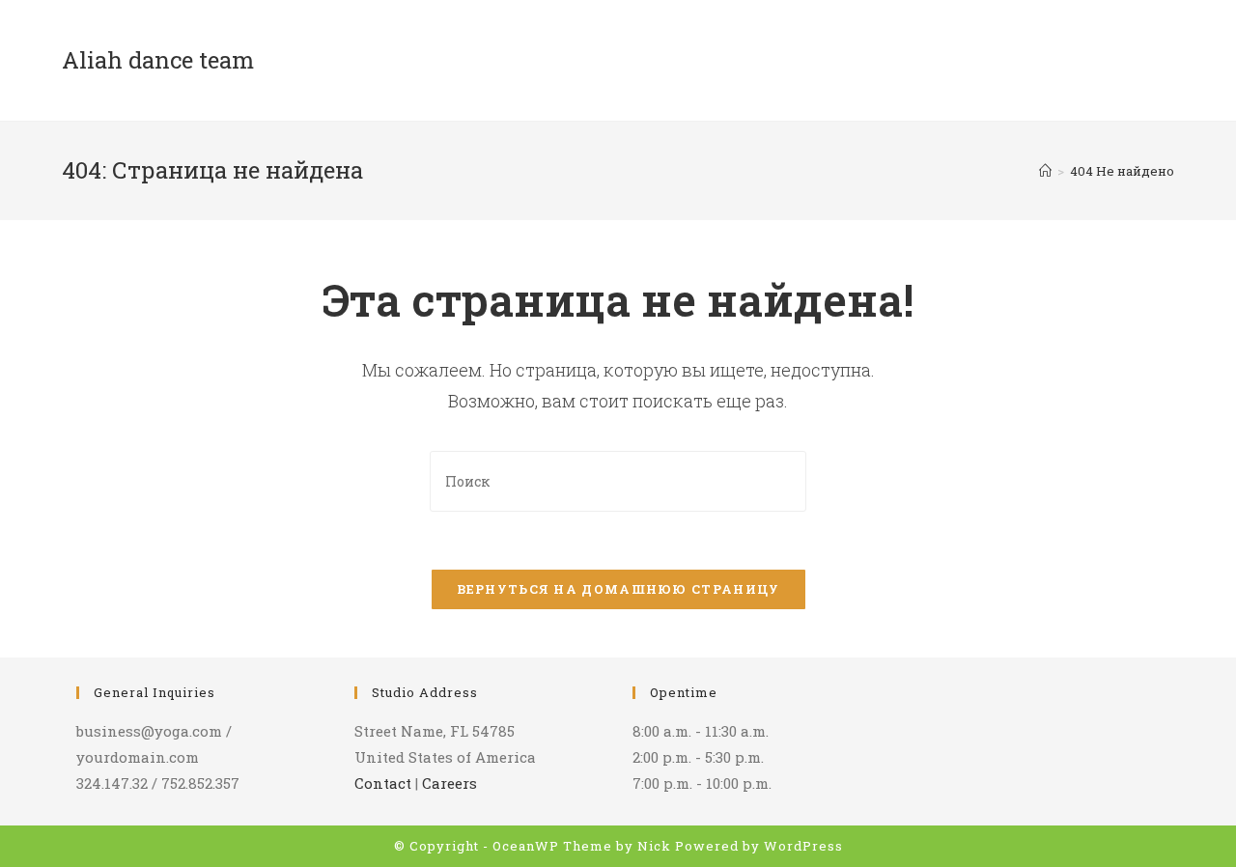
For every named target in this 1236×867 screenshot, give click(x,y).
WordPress (803, 845)
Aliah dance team (158, 59)
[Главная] (1045, 171)
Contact (382, 783)
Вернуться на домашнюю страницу (618, 589)
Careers (449, 783)
